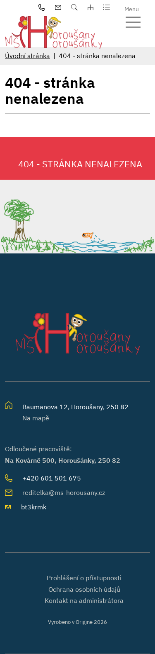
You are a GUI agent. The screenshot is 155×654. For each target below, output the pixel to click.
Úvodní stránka (27, 56)
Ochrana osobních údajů (84, 589)
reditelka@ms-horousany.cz (63, 492)
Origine (84, 622)
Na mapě (35, 418)
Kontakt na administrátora (84, 600)
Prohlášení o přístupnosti (84, 578)
